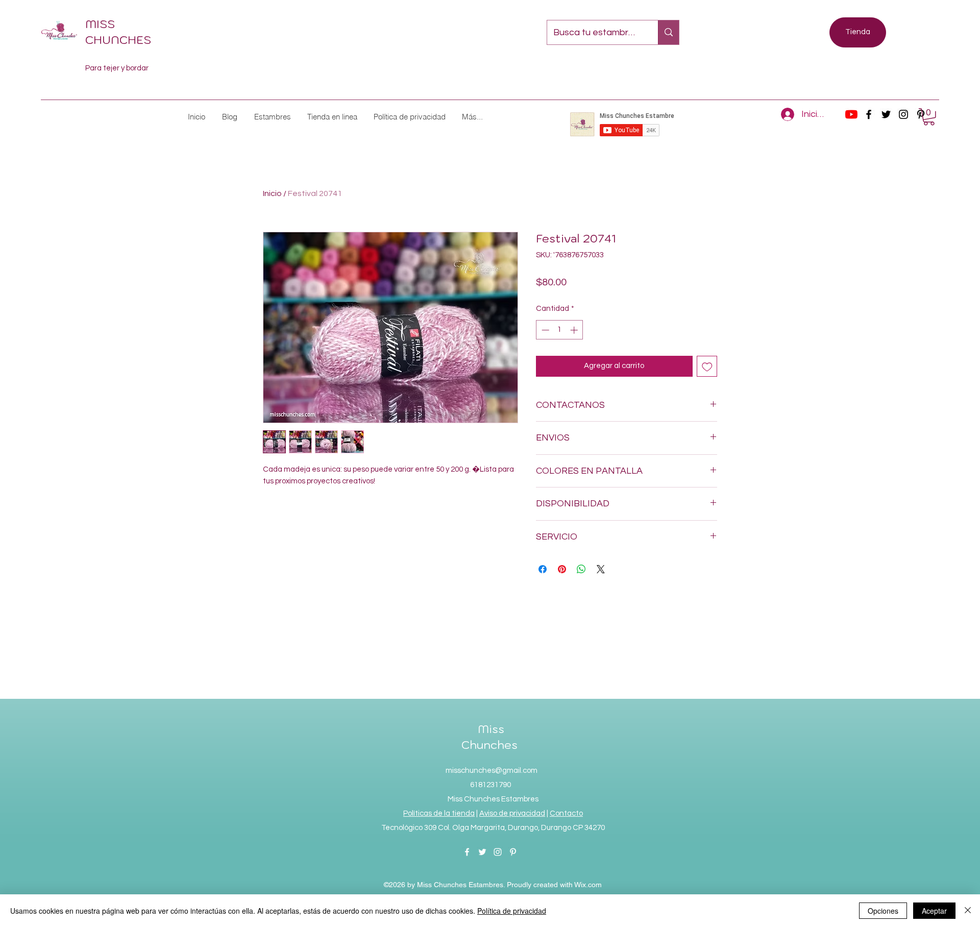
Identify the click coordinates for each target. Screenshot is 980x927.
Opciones (883, 911)
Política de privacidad (511, 911)
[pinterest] (513, 852)
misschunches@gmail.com (491, 770)
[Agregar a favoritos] (707, 366)
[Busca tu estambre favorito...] (668, 32)
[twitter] (886, 114)
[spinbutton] (559, 330)
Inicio (272, 193)
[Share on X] (601, 569)
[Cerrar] (968, 910)
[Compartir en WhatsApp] (581, 569)
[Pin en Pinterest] (562, 569)
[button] (272, 117)
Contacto (566, 813)
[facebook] (869, 114)
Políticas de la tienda (439, 813)
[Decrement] (544, 330)
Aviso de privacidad (512, 813)
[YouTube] (851, 114)
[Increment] (575, 330)
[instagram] (903, 114)
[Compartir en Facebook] (542, 569)
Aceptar (934, 911)
